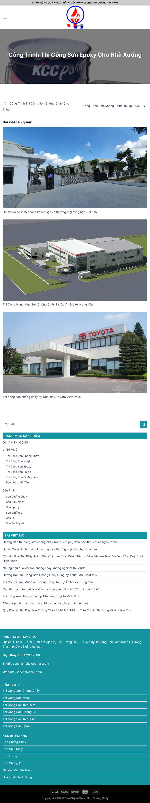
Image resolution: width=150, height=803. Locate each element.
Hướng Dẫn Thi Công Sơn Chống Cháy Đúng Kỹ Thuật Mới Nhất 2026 (51, 575)
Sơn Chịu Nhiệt (15, 501)
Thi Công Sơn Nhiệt (18, 461)
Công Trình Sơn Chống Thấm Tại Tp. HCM (111, 106)
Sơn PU (10, 517)
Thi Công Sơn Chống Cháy (22, 455)
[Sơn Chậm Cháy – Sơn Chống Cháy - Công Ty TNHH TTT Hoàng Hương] (75, 17)
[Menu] (5, 17)
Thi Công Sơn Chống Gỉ (19, 712)
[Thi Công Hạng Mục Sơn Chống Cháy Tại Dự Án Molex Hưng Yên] (75, 260)
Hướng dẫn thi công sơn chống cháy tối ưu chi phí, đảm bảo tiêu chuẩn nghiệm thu (60, 542)
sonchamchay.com (29, 672)
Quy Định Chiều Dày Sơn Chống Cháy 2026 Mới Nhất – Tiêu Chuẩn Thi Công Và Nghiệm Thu (67, 610)
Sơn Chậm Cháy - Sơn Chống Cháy (86, 798)
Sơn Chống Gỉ (14, 512)
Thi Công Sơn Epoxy (18, 466)
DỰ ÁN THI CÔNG (15, 442)
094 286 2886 (29, 655)
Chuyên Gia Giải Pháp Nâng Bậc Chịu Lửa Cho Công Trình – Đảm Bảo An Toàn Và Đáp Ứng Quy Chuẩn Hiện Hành (74, 558)
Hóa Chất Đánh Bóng (17, 777)
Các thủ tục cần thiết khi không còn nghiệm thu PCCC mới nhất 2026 (51, 589)
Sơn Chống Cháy (16, 496)
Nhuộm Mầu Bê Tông (17, 770)
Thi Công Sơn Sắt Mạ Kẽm (22, 477)
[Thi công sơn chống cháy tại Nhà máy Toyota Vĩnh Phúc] (75, 352)
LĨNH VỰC (10, 449)
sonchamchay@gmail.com (31, 663)
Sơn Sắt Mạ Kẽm (16, 523)
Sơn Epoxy (12, 507)
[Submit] (143, 424)
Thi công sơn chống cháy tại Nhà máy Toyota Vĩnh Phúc (42, 397)
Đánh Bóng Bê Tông (18, 482)
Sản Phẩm (9, 490)
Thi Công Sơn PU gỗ (18, 471)
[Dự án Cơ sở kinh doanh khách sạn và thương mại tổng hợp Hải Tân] (75, 167)
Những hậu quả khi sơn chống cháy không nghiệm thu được (44, 568)
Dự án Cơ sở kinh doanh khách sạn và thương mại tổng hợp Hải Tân (50, 212)
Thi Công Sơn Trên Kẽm (19, 705)
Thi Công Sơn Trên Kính (19, 719)
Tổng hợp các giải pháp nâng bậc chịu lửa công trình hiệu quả (46, 603)
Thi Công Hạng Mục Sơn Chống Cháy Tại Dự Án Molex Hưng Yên (48, 304)
